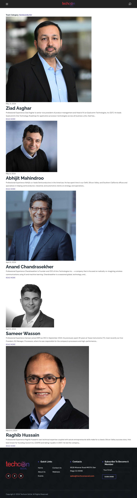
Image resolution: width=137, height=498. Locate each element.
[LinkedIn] (21, 476)
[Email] (8, 476)
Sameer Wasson (23, 333)
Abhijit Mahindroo (25, 178)
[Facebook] (14, 476)
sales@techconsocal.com (82, 476)
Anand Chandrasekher (29, 266)
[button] (130, 4)
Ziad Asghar (18, 108)
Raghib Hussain (22, 435)
